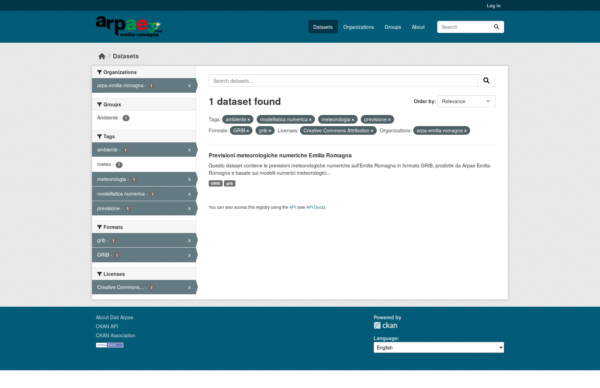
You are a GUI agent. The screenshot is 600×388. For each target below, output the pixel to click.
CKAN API (107, 326)
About (418, 26)
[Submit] (496, 27)
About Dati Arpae (114, 317)
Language (386, 338)
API (292, 207)
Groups (393, 26)
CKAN (385, 325)
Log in (494, 5)
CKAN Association (115, 335)
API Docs (315, 207)
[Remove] (249, 119)
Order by (424, 101)
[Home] (102, 55)
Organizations (358, 26)
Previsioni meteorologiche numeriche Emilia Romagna (280, 155)
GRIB (215, 183)
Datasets (323, 26)
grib (229, 183)
